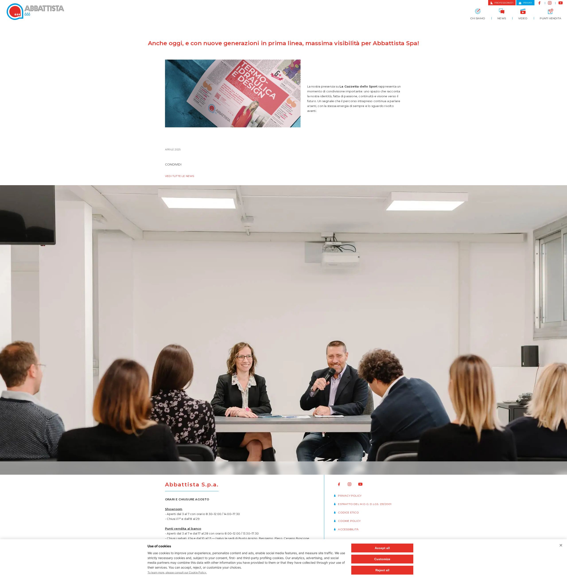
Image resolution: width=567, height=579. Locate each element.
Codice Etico (348, 512)
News (501, 18)
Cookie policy (349, 521)
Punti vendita (550, 18)
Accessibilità (348, 529)
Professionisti (503, 2)
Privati (527, 2)
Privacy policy (349, 495)
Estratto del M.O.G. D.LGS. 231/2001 (364, 504)
